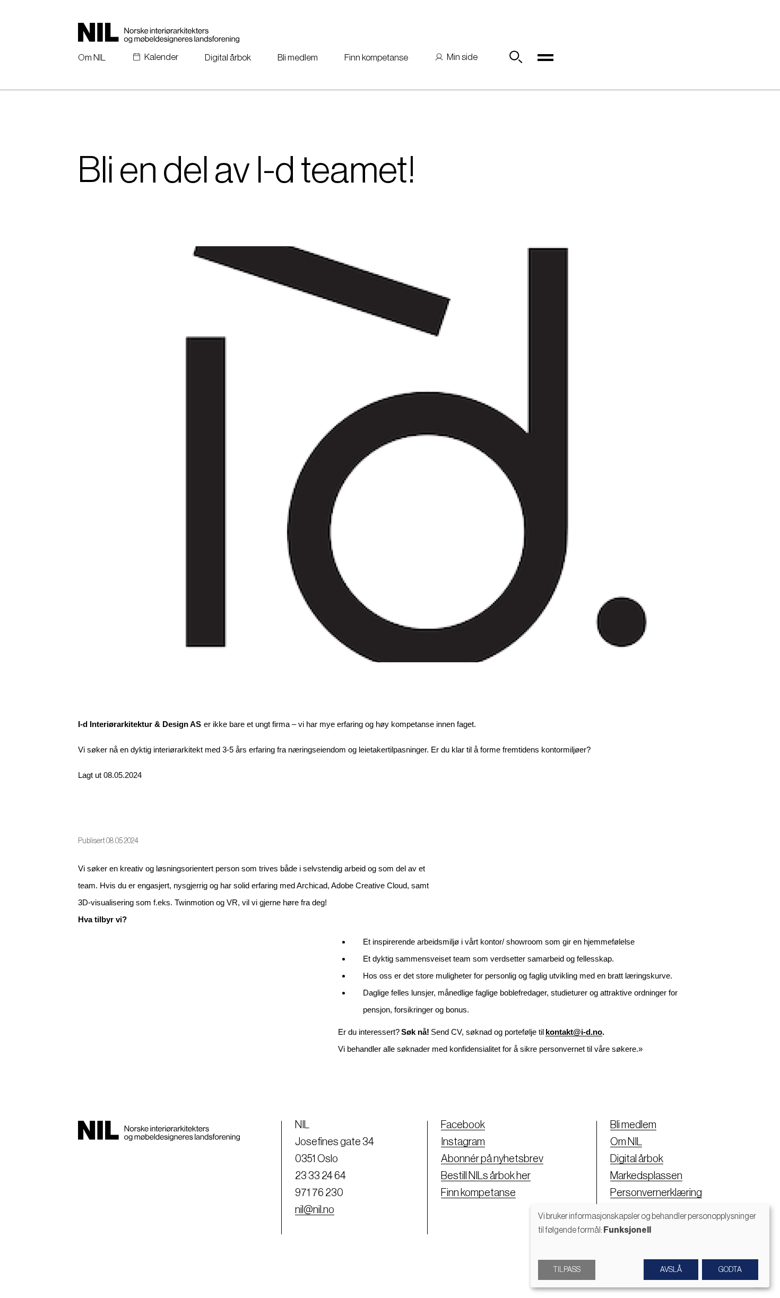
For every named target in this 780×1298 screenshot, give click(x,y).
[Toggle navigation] (545, 57)
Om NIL (92, 57)
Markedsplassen (646, 1176)
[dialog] (650, 1245)
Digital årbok (228, 57)
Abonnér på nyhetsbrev (492, 1159)
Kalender (161, 57)
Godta (730, 1270)
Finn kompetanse (376, 57)
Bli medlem (298, 57)
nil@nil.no (314, 1210)
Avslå (671, 1270)
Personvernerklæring (656, 1193)
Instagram (463, 1142)
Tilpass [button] (566, 1270)
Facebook (463, 1125)
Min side (462, 57)
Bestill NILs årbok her (486, 1176)
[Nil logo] (158, 33)
